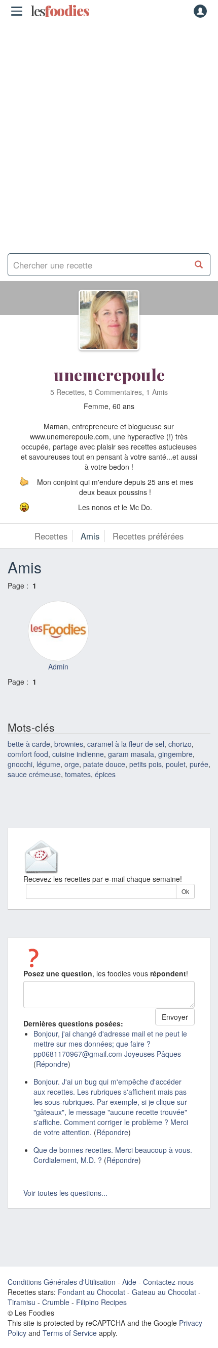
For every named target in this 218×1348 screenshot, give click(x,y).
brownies (68, 744)
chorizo (180, 744)
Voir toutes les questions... (65, 1193)
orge (71, 764)
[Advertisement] (109, 134)
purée (199, 764)
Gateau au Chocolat (164, 1292)
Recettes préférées (148, 536)
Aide (129, 1282)
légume (48, 764)
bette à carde (29, 744)
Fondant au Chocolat (91, 1292)
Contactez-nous (168, 1282)
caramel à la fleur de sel (125, 744)
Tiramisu (21, 1302)
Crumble (55, 1302)
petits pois (145, 764)
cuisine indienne (78, 754)
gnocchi (20, 764)
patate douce (104, 764)
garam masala (131, 754)
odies (59, 11)
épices (105, 774)
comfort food (28, 754)
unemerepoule (109, 374)
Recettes (50, 536)
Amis (90, 536)
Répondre (52, 1064)
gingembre (175, 754)
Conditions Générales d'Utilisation (62, 1282)
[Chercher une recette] (199, 264)
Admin (58, 666)
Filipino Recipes (101, 1302)
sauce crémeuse (34, 774)
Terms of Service (70, 1333)
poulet (176, 764)
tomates (78, 774)
